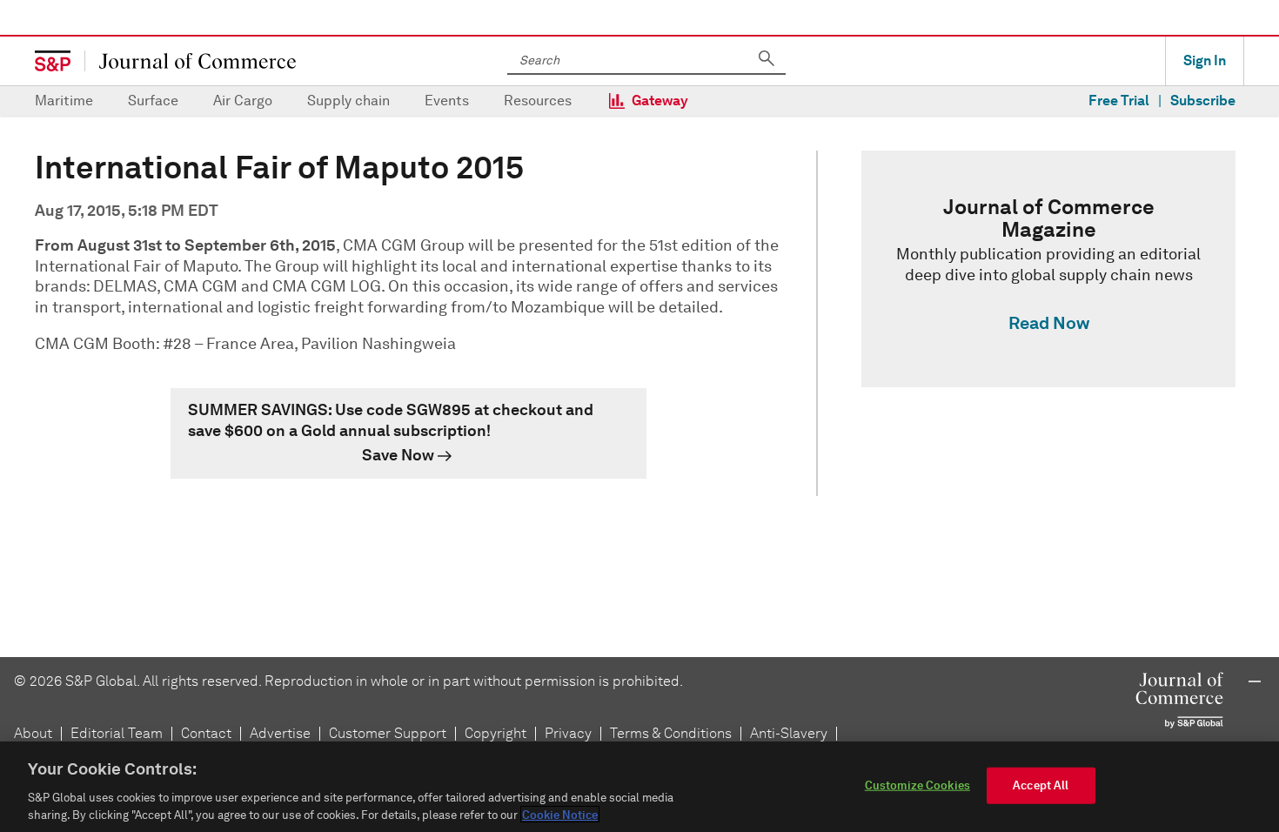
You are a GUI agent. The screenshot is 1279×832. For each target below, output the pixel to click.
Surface (153, 100)
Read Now (1048, 322)
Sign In (1204, 60)
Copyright (495, 733)
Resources (538, 100)
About (33, 733)
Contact (206, 733)
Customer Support (387, 733)
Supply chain (348, 100)
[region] (639, 786)
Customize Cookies (917, 785)
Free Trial (1118, 100)
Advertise (280, 733)
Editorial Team (116, 733)
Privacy (568, 733)
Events (447, 100)
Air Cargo (242, 100)
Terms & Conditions (671, 733)
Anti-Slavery (788, 733)
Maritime (64, 100)
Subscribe (1202, 100)
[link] (408, 433)
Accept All (1040, 785)
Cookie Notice (560, 814)
